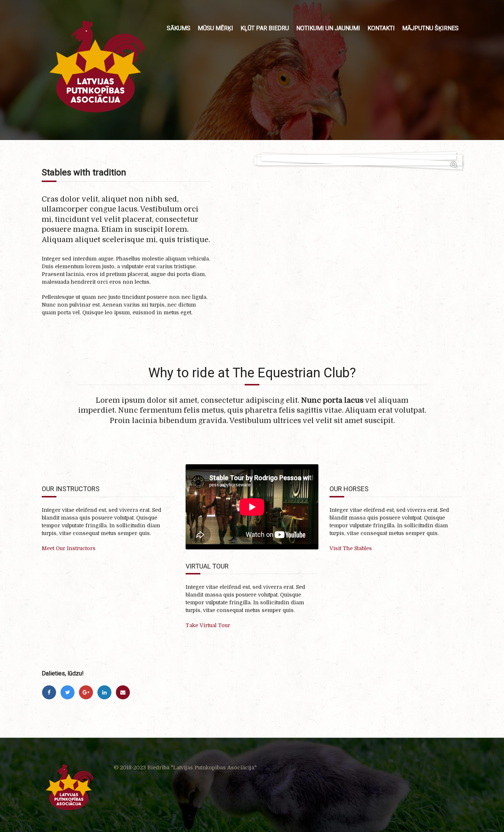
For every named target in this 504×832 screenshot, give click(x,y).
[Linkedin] (104, 692)
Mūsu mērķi (215, 28)
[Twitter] (68, 692)
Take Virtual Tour (208, 625)
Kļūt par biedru (265, 28)
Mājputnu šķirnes (430, 28)
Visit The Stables (350, 548)
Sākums (178, 28)
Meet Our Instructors (69, 548)
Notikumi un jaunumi (328, 28)
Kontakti (381, 28)
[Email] (123, 692)
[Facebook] (49, 692)
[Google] (86, 692)
